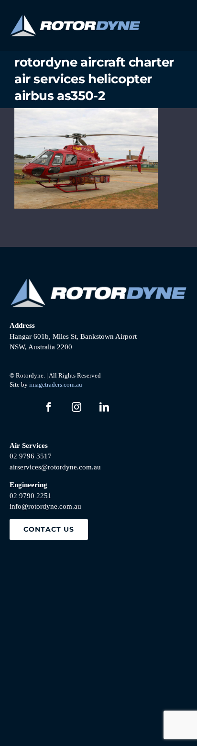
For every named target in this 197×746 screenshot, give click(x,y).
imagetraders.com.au (55, 384)
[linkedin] (104, 407)
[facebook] (48, 407)
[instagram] (76, 407)
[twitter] (21, 407)
